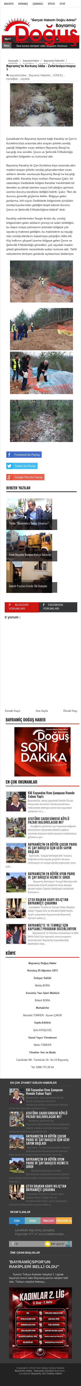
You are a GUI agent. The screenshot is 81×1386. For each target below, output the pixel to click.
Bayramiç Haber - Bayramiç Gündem (35, 1370)
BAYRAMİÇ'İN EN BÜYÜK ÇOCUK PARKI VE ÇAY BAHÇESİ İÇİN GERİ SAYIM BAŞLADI (52, 848)
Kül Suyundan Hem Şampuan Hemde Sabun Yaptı (51, 794)
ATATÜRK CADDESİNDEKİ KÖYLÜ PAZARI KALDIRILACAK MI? (48, 820)
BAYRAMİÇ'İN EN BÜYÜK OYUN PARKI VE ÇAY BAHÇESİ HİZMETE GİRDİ (51, 875)
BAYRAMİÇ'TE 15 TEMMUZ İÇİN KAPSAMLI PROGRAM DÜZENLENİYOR (52, 927)
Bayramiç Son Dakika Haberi (46, 1373)
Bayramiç (23, 3)
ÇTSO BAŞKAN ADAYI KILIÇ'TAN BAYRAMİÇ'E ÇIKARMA (48, 901)
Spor (62, 3)
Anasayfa (9, 3)
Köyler (51, 3)
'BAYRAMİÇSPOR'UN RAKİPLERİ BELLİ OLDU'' (34, 1264)
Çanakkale (38, 3)
